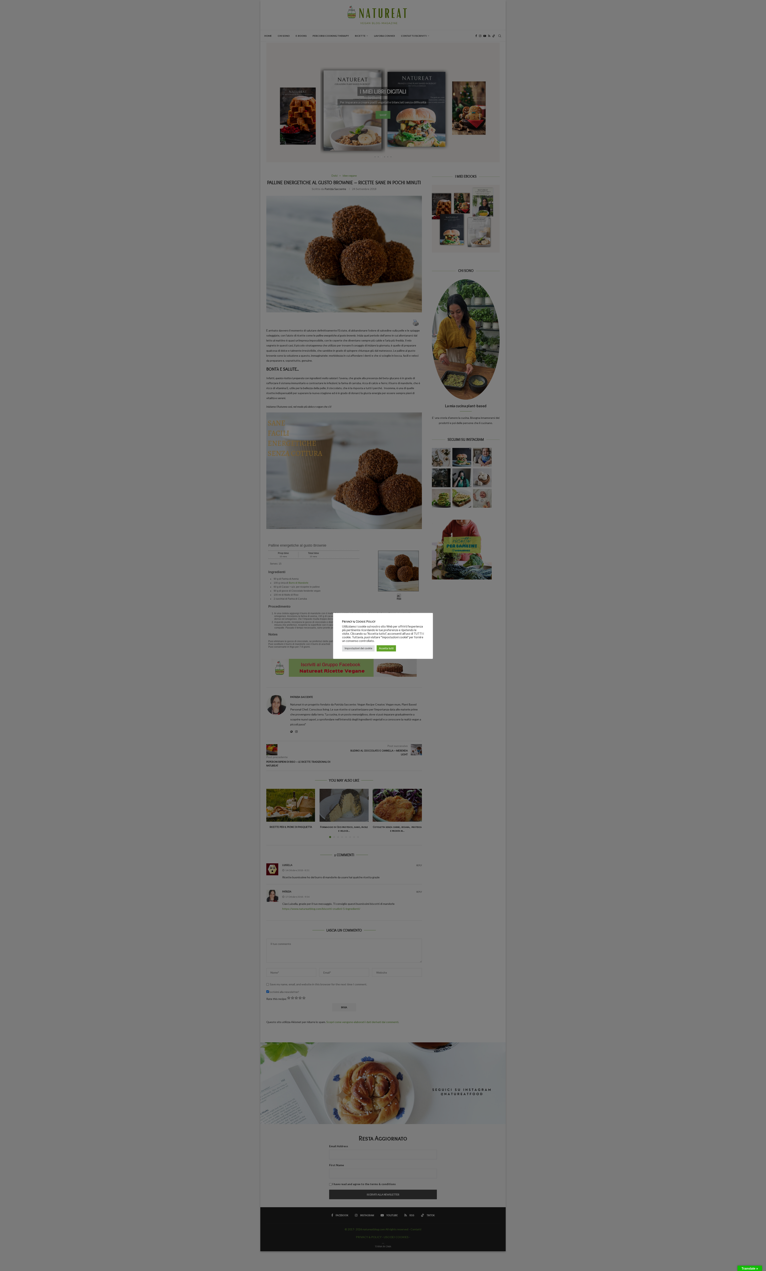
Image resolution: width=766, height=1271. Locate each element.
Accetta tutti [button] (386, 648)
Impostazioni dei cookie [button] (358, 648)
